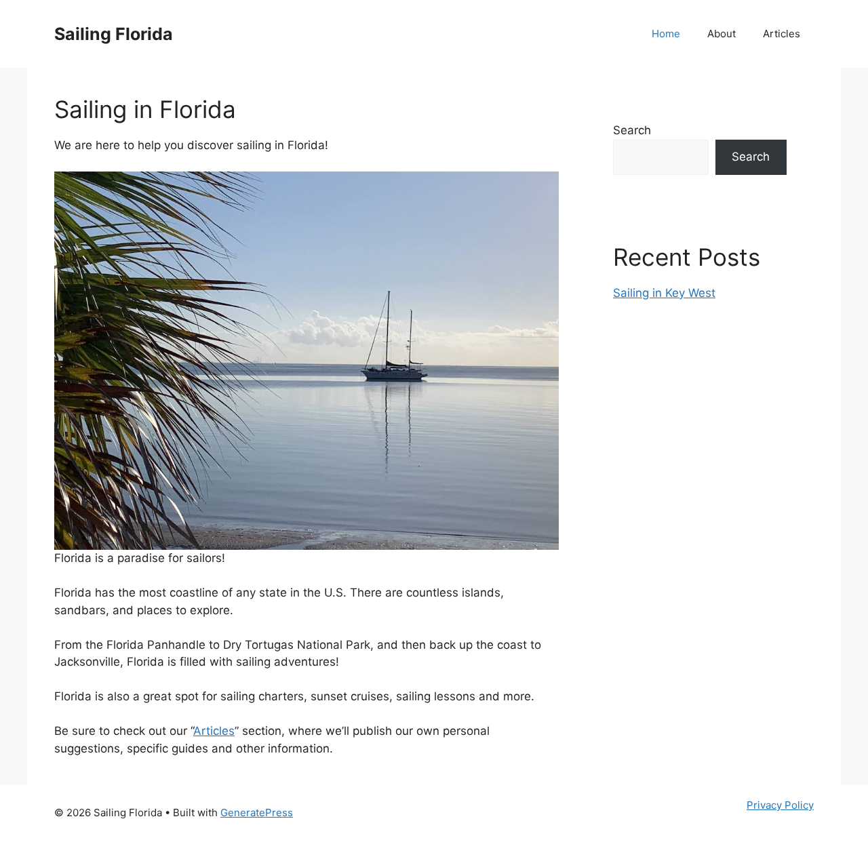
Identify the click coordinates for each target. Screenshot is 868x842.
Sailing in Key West (664, 293)
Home (666, 33)
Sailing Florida (113, 34)
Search (632, 130)
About (721, 33)
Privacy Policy (780, 805)
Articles (781, 33)
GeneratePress (256, 812)
